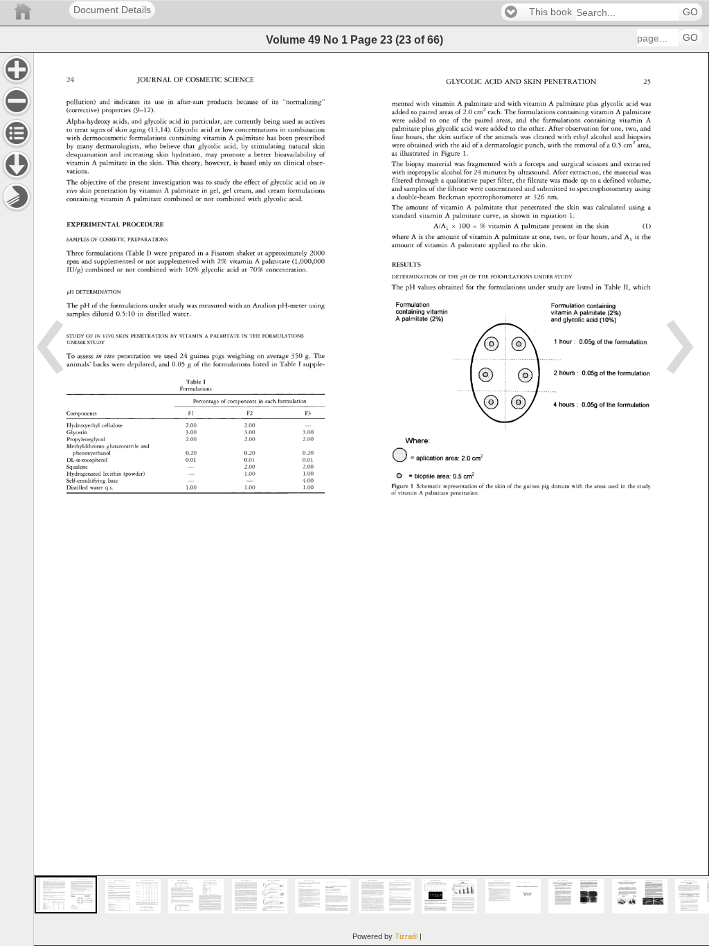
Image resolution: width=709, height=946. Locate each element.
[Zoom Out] (16, 101)
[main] (371, 499)
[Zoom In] (16, 69)
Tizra (406, 936)
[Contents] (16, 133)
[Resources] (16, 165)
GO (690, 12)
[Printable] (16, 197)
